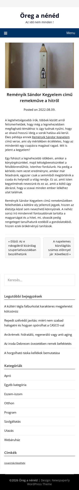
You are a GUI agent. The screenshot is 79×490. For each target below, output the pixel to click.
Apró (7, 376)
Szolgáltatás (12, 421)
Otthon (9, 403)
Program (10, 412)
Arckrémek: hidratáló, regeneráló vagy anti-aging (38, 334)
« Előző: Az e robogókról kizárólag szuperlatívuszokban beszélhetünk (22, 247)
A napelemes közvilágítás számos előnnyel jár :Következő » (59, 247)
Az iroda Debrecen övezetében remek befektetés (38, 344)
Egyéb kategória (15, 385)
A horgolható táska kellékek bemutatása (32, 353)
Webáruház (12, 440)
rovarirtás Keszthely (14, 463)
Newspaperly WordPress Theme (48, 482)
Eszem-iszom (13, 394)
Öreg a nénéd (39, 15)
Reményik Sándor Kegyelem (51, 137)
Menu (70, 33)
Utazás (9, 430)
